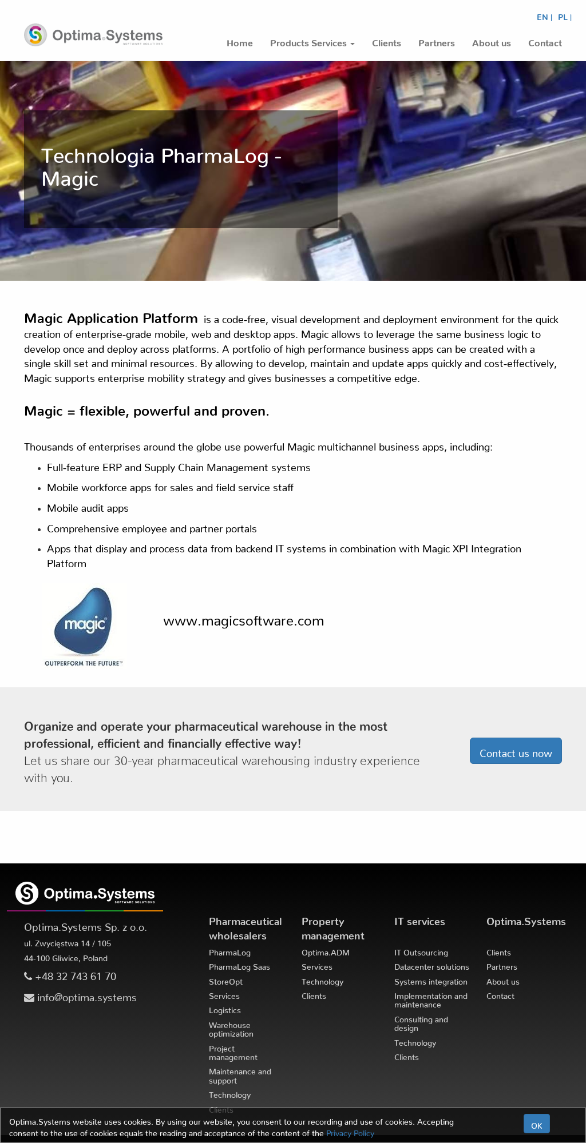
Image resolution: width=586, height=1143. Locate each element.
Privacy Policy (350, 1131)
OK (537, 1123)
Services (224, 994)
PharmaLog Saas (239, 964)
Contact (500, 994)
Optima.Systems (526, 918)
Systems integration (431, 979)
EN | (544, 15)
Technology (230, 1093)
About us (503, 979)
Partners (501, 964)
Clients (314, 994)
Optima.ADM (326, 950)
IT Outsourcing (421, 950)
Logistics (225, 1008)
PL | (565, 15)
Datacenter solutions (431, 964)
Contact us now (516, 750)
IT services (419, 918)
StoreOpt (226, 979)
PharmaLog (230, 950)
